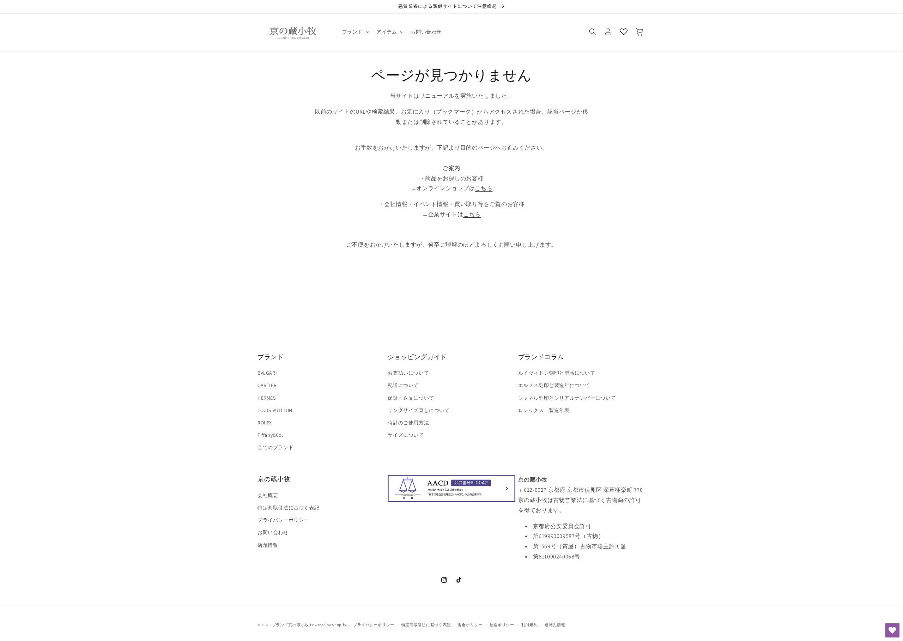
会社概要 (267, 495)
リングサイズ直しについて (418, 410)
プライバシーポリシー (283, 520)
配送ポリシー (502, 624)
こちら (483, 188)
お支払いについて (408, 373)
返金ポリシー (470, 624)
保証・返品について (411, 398)
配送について (403, 385)
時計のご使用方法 (408, 422)
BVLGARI (267, 373)
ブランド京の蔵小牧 (290, 624)
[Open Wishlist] (623, 32)
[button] (355, 31)
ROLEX (264, 422)
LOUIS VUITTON (274, 410)
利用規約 (529, 624)
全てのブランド (275, 447)
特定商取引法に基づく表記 (288, 507)
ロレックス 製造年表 (544, 410)
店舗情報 (267, 545)
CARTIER (267, 385)
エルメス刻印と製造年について (554, 385)
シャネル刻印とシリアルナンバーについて (567, 398)
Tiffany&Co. (270, 435)
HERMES (266, 398)
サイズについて (406, 435)
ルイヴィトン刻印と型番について (556, 373)
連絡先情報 (555, 624)
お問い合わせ (273, 532)
